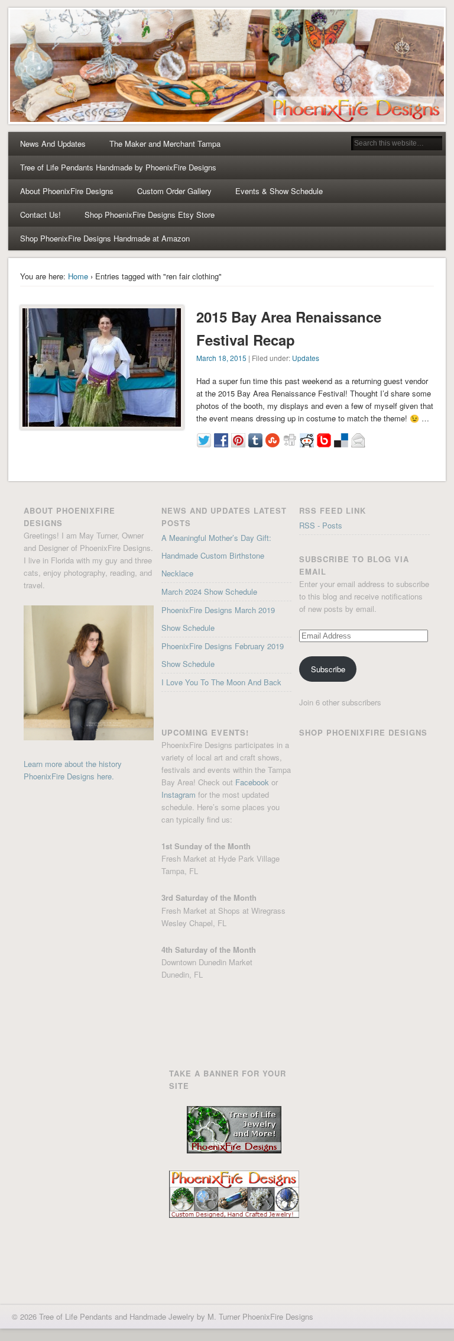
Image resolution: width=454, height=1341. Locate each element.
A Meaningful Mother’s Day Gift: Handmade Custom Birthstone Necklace (216, 555)
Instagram (178, 794)
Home (78, 276)
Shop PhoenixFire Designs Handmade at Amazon (105, 238)
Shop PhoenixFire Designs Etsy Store (150, 214)
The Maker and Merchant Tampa (164, 143)
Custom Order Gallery (174, 190)
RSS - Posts (320, 525)
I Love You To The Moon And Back (221, 682)
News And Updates (53, 143)
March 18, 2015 (221, 358)
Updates (305, 358)
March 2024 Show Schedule (209, 591)
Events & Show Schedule (279, 190)
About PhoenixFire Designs (67, 190)
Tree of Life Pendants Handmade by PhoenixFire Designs (118, 167)
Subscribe (328, 669)
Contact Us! (40, 214)
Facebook (252, 782)
